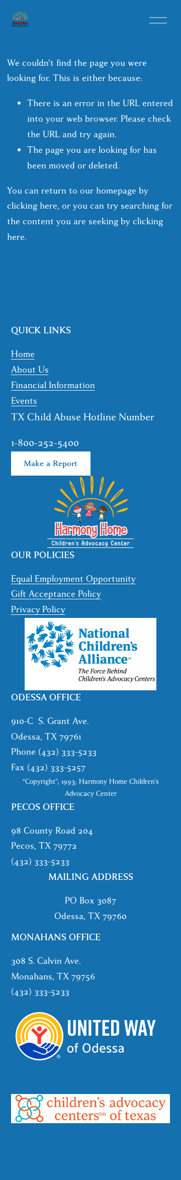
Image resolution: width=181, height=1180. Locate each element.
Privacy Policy (38, 609)
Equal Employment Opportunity (73, 579)
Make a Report (50, 463)
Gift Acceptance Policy (56, 594)
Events (24, 401)
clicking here (32, 206)
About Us (30, 370)
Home (23, 354)
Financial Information (53, 385)
